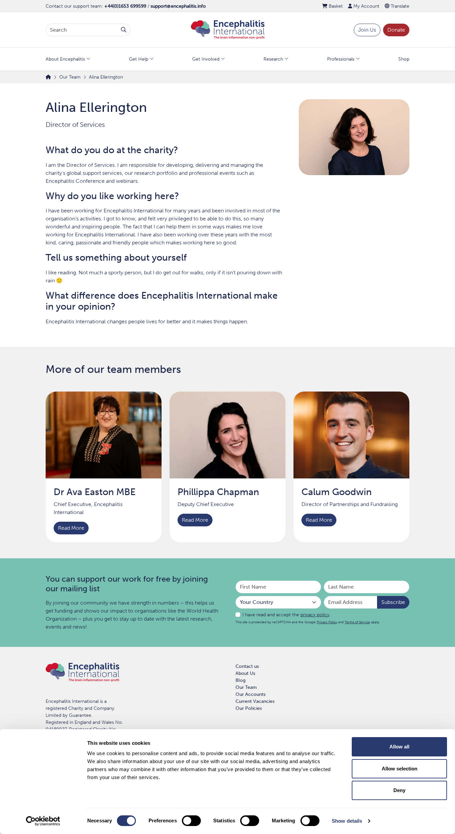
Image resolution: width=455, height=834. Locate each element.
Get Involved (206, 59)
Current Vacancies (254, 701)
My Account (365, 6)
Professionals (340, 59)
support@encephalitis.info (178, 6)
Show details (347, 821)
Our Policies (248, 708)
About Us (245, 673)
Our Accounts (250, 694)
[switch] (191, 820)
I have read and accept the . (286, 615)
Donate (396, 30)
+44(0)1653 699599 (125, 6)
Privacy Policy (327, 622)
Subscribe (393, 602)
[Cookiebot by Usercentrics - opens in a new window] (43, 821)
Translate (399, 6)
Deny (399, 790)
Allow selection (399, 768)
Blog (240, 680)
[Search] (124, 30)
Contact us (247, 666)
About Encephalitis (65, 59)
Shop (403, 59)
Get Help (138, 59)
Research (273, 59)
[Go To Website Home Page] (227, 29)
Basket (335, 6)
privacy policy (314, 615)
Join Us (367, 30)
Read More (71, 528)
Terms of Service (357, 622)
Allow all (399, 746)
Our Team (246, 687)
